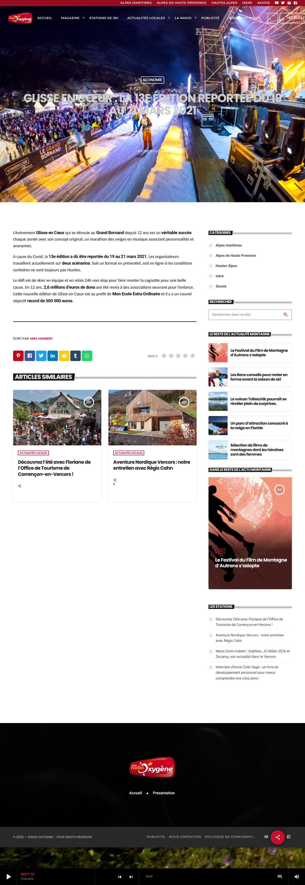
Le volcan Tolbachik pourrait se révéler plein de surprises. (258, 401)
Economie (152, 80)
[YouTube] (277, 3)
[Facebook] (295, 3)
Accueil (135, 793)
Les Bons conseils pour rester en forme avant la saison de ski (258, 377)
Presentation (164, 793)
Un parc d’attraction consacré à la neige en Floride (259, 426)
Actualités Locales (33, 453)
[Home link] (20, 18)
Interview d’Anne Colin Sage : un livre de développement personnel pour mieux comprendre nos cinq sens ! (247, 672)
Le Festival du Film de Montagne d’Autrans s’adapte (259, 353)
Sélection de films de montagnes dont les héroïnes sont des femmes (257, 449)
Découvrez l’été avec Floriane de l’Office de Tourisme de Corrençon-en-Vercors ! (54, 468)
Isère (220, 551)
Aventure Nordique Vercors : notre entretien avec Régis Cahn (151, 465)
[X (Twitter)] (283, 3)
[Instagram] (289, 3)
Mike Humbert (41, 338)
